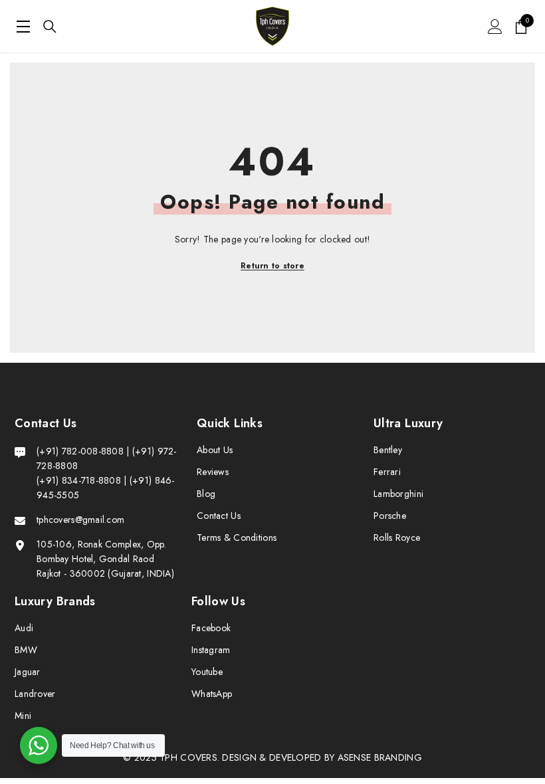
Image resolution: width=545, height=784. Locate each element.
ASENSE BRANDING (380, 757)
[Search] (50, 27)
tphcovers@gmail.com (80, 519)
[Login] (495, 26)
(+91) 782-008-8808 (81, 451)
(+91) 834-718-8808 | (82, 480)
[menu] (23, 26)
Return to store (272, 266)
